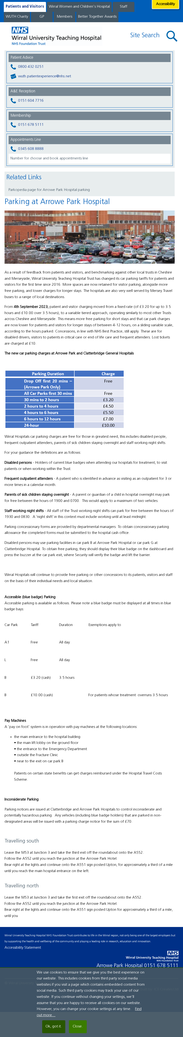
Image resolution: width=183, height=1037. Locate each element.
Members (64, 17)
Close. (78, 1026)
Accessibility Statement (23, 948)
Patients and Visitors (25, 7)
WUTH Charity (17, 17)
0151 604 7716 (31, 101)
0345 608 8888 (31, 149)
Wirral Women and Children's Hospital (79, 7)
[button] (172, 36)
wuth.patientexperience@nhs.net (44, 76)
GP (42, 17)
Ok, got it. (54, 1026)
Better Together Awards (97, 17)
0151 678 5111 (31, 125)
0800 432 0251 (31, 67)
